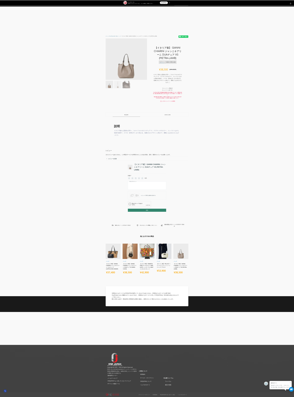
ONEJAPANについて (145, 381)
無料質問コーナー (112, 375)
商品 (117, 36)
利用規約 (142, 374)
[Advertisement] (147, 18)
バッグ (119, 36)
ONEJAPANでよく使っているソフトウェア (119, 381)
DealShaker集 (112, 36)
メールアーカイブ (112, 378)
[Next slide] (146, 59)
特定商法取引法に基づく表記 (167, 394)
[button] (109, 84)
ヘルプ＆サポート (145, 385)
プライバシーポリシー (144, 394)
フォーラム (168, 381)
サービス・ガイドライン (147, 378)
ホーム (107, 36)
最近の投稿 (168, 385)
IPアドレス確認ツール (114, 384)
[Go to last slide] (107, 259)
